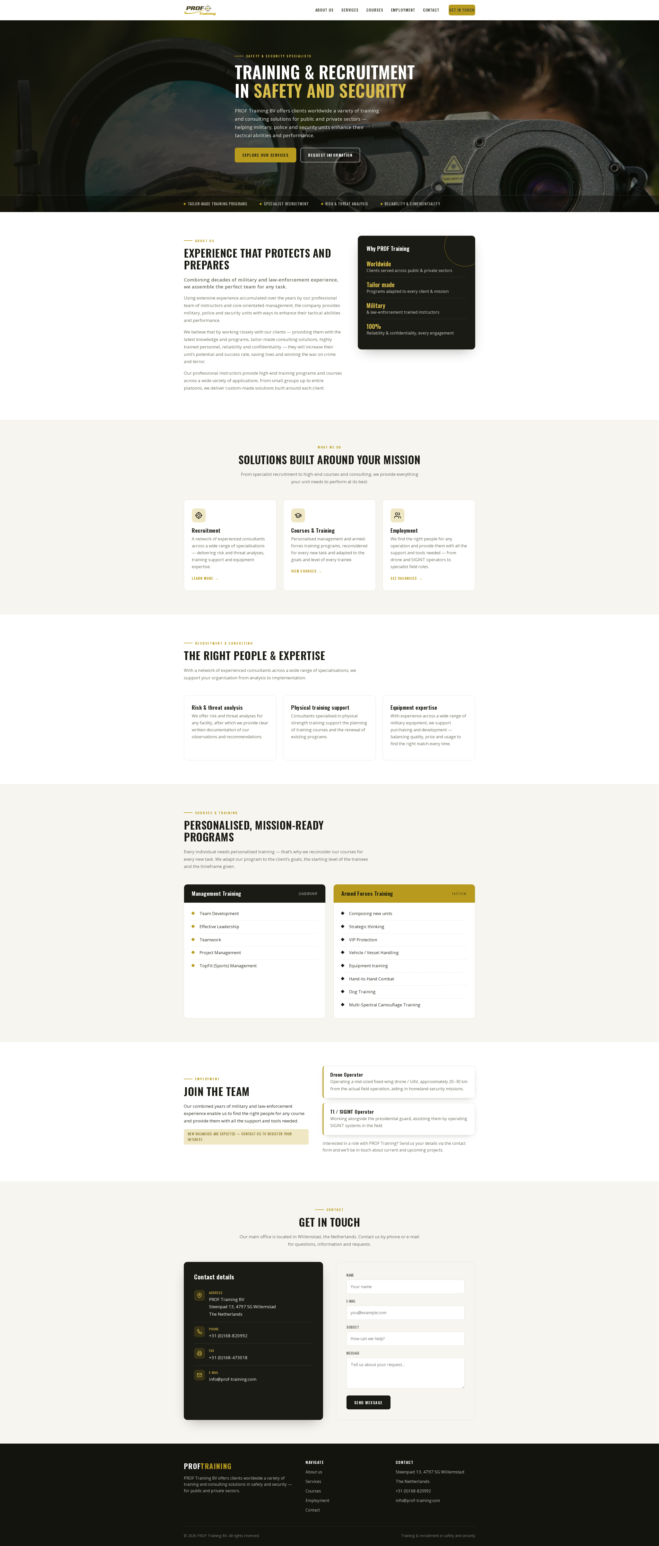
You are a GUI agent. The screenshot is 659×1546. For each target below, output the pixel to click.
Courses (374, 10)
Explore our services (265, 155)
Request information (330, 155)
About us (324, 10)
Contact (431, 10)
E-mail (351, 1301)
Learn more (202, 578)
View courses (304, 571)
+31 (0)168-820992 (228, 1336)
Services (350, 10)
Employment (403, 10)
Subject (352, 1327)
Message (352, 1353)
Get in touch (462, 10)
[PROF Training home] (200, 10)
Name (350, 1275)
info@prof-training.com (232, 1379)
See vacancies (404, 578)
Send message (368, 1402)
